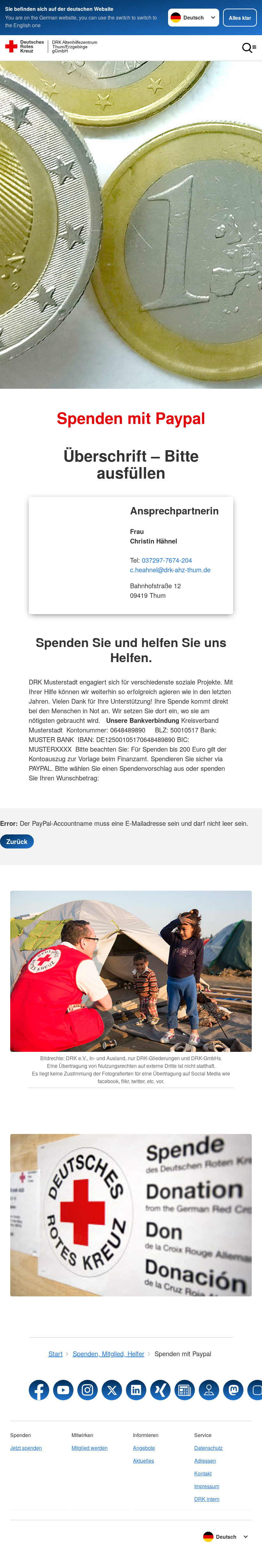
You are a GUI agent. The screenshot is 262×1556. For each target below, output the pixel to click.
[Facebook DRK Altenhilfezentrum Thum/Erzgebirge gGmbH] (39, 1390)
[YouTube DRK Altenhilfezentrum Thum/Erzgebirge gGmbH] (63, 1390)
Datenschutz (208, 1447)
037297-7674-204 (167, 560)
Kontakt (203, 1473)
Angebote (144, 1447)
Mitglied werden (90, 1447)
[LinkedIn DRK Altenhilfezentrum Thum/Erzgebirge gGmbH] (136, 1390)
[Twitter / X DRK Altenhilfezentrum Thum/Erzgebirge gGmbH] (112, 1390)
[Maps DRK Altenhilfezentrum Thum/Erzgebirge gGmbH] (209, 1390)
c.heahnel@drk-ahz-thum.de (170, 569)
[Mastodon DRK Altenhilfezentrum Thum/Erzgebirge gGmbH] (233, 1390)
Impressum (206, 1486)
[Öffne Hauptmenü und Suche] (249, 48)
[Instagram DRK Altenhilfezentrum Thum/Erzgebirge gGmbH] (87, 1390)
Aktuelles (143, 1460)
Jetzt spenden (26, 1447)
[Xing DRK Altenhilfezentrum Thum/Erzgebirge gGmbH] (160, 1390)
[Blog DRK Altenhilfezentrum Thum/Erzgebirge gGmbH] (184, 1390)
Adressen (205, 1460)
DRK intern (207, 1499)
